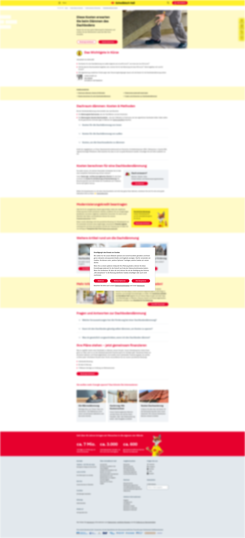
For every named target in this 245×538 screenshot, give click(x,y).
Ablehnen (101, 281)
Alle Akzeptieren (141, 281)
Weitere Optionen (120, 281)
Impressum (141, 286)
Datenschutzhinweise (122, 286)
